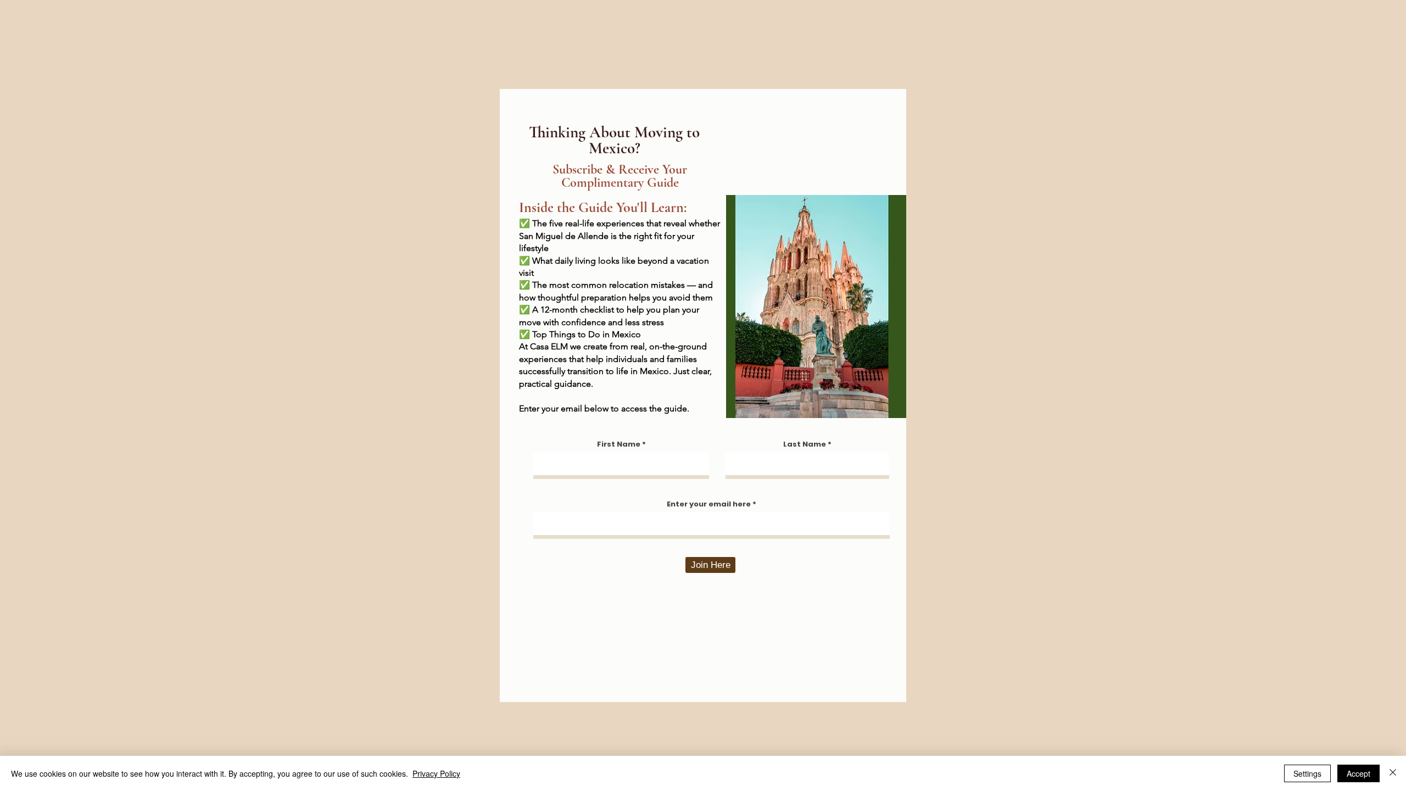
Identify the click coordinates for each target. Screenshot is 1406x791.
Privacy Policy (436, 773)
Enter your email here (709, 504)
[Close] (1392, 773)
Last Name (804, 444)
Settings (1307, 773)
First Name (618, 444)
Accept (1358, 773)
